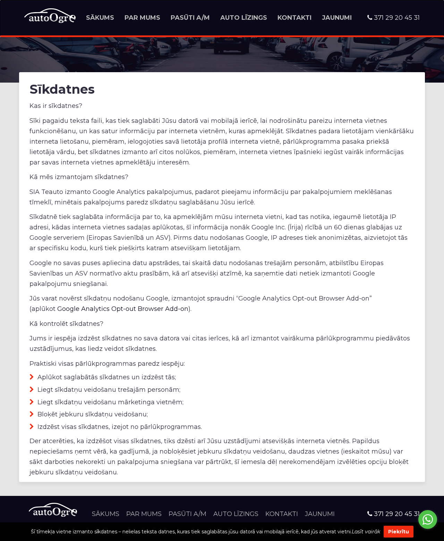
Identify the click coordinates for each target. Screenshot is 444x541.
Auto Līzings (243, 18)
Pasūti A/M (190, 18)
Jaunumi (337, 18)
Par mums (142, 18)
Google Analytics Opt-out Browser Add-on (122, 309)
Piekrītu (398, 532)
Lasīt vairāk (366, 532)
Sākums (100, 18)
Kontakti (294, 18)
